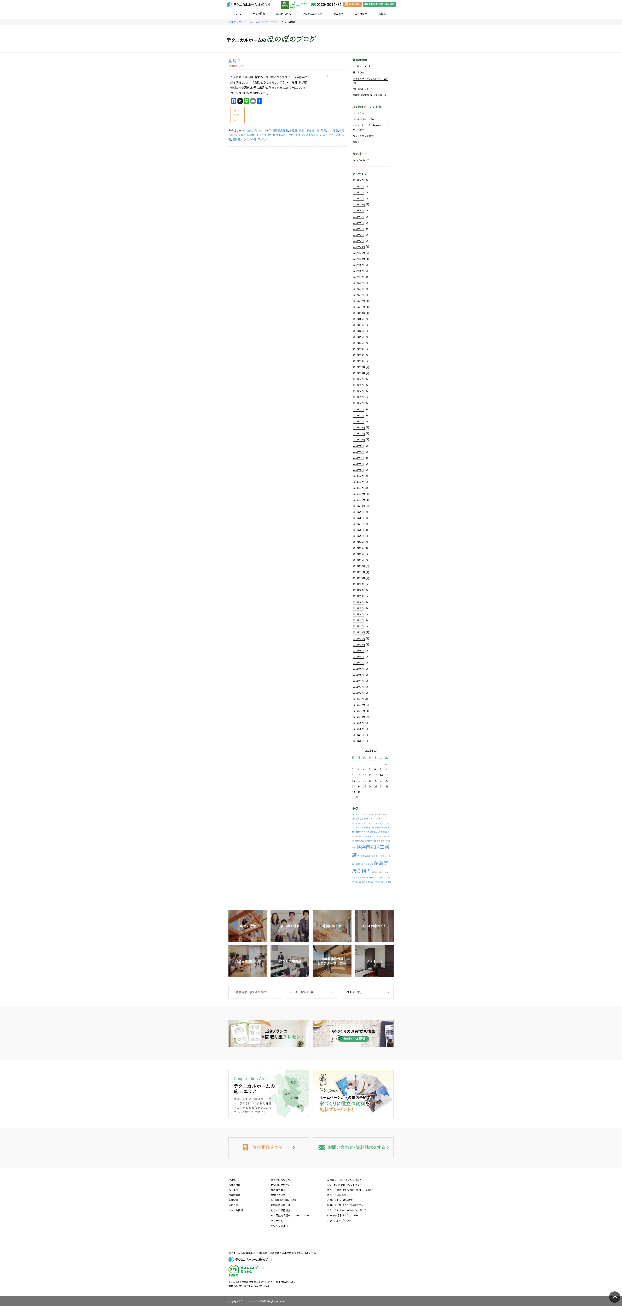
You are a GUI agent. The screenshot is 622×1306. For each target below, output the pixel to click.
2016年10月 (359, 313)
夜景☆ (356, 141)
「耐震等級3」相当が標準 (284, 1200)
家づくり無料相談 (336, 1195)
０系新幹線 (378, 882)
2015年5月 (358, 397)
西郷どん (263, 139)
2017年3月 (358, 282)
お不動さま (366, 814)
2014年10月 (359, 439)
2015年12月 (359, 367)
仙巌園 (293, 130)
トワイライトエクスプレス (372, 823)
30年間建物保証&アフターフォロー (290, 1215)
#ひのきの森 (249, 139)
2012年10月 (359, 578)
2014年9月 (358, 445)
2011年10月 (359, 644)
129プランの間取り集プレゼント (345, 1185)
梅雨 (252, 135)
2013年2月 (358, 554)
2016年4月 (358, 343)
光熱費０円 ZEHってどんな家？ (344, 1180)
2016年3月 (358, 349)
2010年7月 (358, 735)
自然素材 (375, 872)
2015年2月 (358, 415)
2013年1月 (358, 560)
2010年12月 (359, 704)
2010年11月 (359, 710)
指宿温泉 (243, 135)
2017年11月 (359, 252)
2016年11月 (359, 306)
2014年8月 (358, 451)
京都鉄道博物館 (381, 827)
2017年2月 (358, 288)
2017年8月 (358, 270)
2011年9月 (358, 650)
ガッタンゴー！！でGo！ (364, 119)
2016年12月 (359, 300)
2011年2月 (358, 692)
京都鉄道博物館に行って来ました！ (370, 94)
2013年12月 (359, 493)
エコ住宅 (333, 130)
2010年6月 (358, 741)
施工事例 (338, 13)
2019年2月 (358, 192)
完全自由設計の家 (280, 1185)
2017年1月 (358, 294)
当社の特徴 (259, 13)
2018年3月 (358, 228)
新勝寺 (369, 840)
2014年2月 (358, 481)
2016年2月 (358, 355)
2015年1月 (358, 421)
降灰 (323, 130)
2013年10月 (359, 506)
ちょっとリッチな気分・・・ (366, 135)
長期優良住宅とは (280, 1205)
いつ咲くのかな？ (361, 66)
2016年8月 (358, 319)
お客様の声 (361, 13)
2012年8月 (358, 590)
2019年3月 (358, 186)
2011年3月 (358, 686)
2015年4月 (358, 403)
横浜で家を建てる (309, 130)
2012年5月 (358, 608)
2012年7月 (358, 596)
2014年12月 (359, 427)
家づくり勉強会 (279, 1225)
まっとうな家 (263, 135)
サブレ (381, 818)
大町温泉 (369, 832)
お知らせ (233, 1205)
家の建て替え (283, 13)
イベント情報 (235, 1210)
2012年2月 (358, 626)
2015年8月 (358, 379)
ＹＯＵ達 (387, 882)
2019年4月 (358, 180)
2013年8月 (358, 518)
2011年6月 (358, 668)
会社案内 (383, 13)
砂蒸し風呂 (360, 864)
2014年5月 (358, 469)
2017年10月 (359, 258)
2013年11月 (359, 499)
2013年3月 (358, 548)
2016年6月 (358, 331)
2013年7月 (358, 524)
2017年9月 (358, 264)
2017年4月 (358, 276)
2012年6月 (358, 602)
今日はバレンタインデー (365, 88)
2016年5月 (358, 337)
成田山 (363, 840)
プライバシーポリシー (339, 1220)
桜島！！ (234, 60)
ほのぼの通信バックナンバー (343, 1215)
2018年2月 (358, 234)
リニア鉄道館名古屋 (366, 827)
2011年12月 (359, 632)
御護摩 (357, 840)
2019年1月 (358, 198)
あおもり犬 (356, 814)
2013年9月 (358, 512)
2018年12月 (359, 204)
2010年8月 (358, 728)
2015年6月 (358, 391)
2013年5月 (358, 536)
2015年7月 (358, 385)
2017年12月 (359, 246)
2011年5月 (358, 674)
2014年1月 (358, 487)
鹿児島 (236, 139)
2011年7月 (358, 662)
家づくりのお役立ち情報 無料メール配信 (350, 1190)
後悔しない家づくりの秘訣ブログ (345, 1205)
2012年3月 (358, 620)
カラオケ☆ (358, 113)
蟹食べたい (373, 877)
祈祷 (367, 864)
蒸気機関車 (364, 877)
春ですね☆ (358, 72)
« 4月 (355, 797)
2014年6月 (358, 463)
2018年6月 (358, 222)
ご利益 (379, 814)
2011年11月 (359, 638)
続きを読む (236, 115)
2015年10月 (359, 373)
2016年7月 (358, 325)
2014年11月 (359, 433)
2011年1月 (358, 698)
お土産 (373, 814)
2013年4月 (358, 542)
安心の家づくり (360, 836)
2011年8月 (358, 656)
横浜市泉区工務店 (283, 135)
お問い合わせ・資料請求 (340, 1200)
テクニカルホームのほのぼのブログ (258, 22)
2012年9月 (358, 584)
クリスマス (373, 818)
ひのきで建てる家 (330, 135)
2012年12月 (359, 566)
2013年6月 (358, 530)
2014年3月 (358, 475)
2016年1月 (358, 361)
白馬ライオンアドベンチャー (376, 856)
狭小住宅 (360, 856)
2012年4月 (358, 614)
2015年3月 (358, 409)
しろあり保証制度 (280, 1210)
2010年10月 (359, 716)
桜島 (374, 840)
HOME (237, 13)
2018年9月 (358, 210)
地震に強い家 (278, 1195)
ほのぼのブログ (252, 130)
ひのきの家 (364, 818)
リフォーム (277, 1220)
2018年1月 (358, 240)
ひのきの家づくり (312, 13)
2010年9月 (358, 722)
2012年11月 (359, 572)
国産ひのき (360, 832)
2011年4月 (358, 680)
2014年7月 (358, 457)
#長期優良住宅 (279, 130)
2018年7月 (358, 216)
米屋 (372, 864)
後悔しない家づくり (306, 135)
